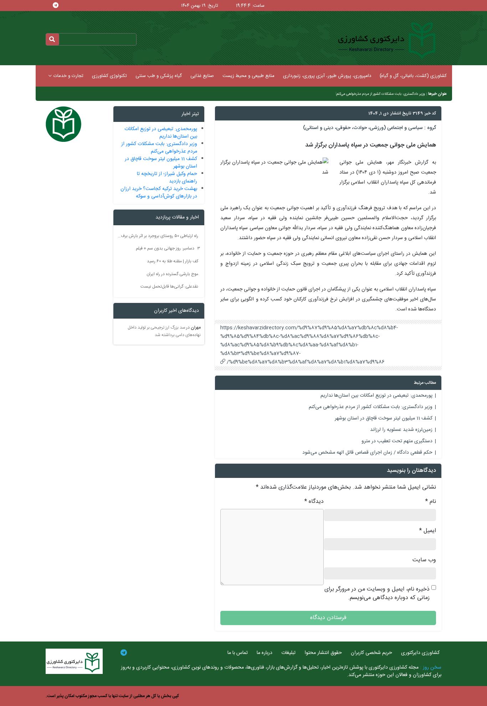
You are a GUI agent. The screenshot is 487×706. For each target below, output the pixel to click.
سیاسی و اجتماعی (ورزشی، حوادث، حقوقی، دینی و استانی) (363, 128)
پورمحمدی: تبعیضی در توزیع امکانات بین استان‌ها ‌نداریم (376, 395)
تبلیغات (288, 653)
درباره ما (264, 653)
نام (430, 502)
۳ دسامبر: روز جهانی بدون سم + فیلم (168, 248)
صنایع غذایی (202, 76)
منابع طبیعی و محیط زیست (248, 76)
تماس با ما (237, 653)
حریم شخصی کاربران (371, 653)
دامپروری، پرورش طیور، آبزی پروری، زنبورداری (327, 76)
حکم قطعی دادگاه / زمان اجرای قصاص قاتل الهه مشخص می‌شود (367, 452)
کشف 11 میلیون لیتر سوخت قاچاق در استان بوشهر (383, 418)
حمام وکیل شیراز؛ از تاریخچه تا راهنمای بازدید (167, 178)
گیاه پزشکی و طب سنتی (158, 76)
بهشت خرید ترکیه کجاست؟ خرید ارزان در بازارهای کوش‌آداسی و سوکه (159, 193)
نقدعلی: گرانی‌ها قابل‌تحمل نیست (169, 286)
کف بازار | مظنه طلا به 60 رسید (172, 261)
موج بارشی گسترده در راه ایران (172, 273)
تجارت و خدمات (68, 76)
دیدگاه (314, 502)
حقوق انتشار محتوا (323, 653)
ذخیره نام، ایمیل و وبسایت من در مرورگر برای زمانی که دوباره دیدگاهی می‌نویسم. (377, 593)
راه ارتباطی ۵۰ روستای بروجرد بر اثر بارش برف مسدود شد (158, 235)
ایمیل (427, 531)
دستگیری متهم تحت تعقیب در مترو (397, 441)
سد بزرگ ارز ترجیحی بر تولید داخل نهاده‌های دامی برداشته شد (164, 331)
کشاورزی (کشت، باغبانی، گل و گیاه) (413, 76)
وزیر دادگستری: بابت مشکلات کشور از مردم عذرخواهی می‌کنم (381, 94)
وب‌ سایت (424, 560)
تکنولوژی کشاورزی (109, 76)
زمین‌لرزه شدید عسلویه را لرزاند (401, 430)
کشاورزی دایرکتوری (420, 653)
